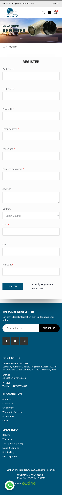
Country (6, 208)
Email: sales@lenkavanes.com (18, 3)
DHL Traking (8, 452)
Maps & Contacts (10, 447)
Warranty (7, 439)
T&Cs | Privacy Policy (12, 443)
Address (6, 188)
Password (8, 148)
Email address (10, 129)
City (5, 244)
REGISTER (13, 286)
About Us (7, 398)
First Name (9, 69)
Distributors (8, 416)
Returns (6, 434)
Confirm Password (13, 169)
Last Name (9, 89)
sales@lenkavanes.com (14, 377)
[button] (43, 12)
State (5, 224)
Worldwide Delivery (12, 411)
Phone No (8, 109)
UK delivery (8, 407)
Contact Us (7, 403)
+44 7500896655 (19, 386)
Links (55, 3)
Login (5, 420)
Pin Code (7, 264)
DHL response (9, 456)
